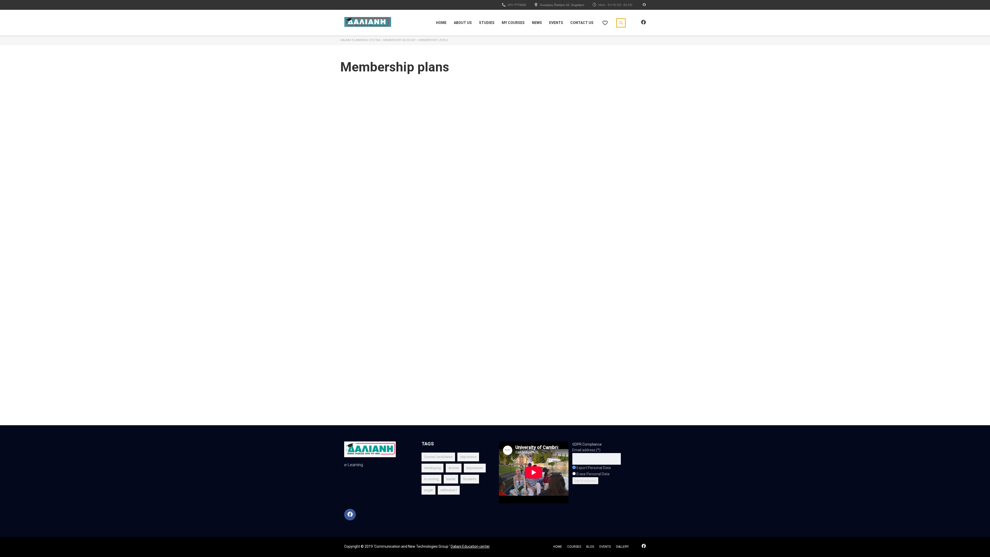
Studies (486, 23)
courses (574, 546)
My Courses (513, 23)
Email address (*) (586, 450)
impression (474, 468)
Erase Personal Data (592, 474)
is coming (431, 479)
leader (451, 479)
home (557, 546)
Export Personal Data (593, 468)
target (428, 490)
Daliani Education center (470, 546)
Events (556, 23)
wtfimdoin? (448, 490)
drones (453, 468)
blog (590, 546)
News (537, 23)
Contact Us (581, 23)
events (605, 546)
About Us (463, 23)
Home (441, 23)
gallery (622, 546)
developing (432, 468)
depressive (468, 457)
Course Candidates (438, 457)
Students (469, 479)
